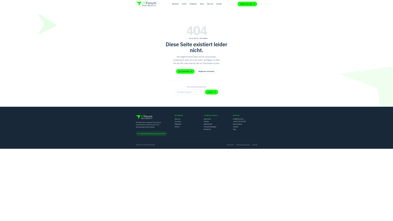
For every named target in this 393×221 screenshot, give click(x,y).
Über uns (210, 4)
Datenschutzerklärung (243, 144)
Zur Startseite (184, 71)
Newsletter (207, 129)
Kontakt (219, 4)
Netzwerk (175, 4)
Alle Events (207, 119)
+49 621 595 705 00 (239, 121)
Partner (177, 127)
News (202, 4)
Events (184, 4)
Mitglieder (193, 4)
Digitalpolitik (208, 124)
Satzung (254, 144)
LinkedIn (235, 127)
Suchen (210, 92)
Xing (234, 129)
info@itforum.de (238, 119)
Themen (206, 121)
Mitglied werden (246, 4)
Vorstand (178, 121)
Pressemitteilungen (210, 127)
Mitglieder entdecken (206, 71)
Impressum (230, 144)
